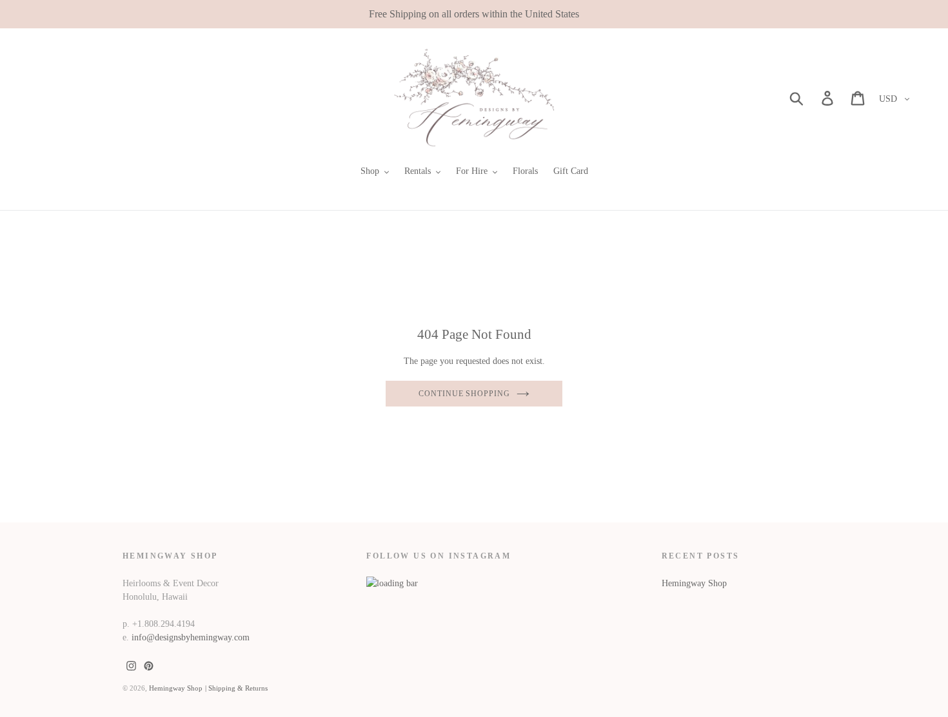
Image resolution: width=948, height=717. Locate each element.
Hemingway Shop (694, 583)
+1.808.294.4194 (163, 624)
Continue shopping (464, 393)
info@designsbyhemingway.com (191, 637)
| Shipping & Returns (236, 688)
